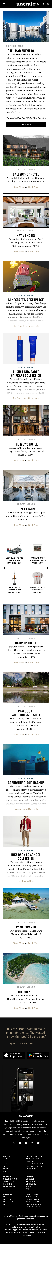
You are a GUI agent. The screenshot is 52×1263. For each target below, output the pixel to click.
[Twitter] (14, 1143)
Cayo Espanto (26, 927)
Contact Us (9, 1181)
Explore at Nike (26, 880)
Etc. (5, 1171)
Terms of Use (32, 1196)
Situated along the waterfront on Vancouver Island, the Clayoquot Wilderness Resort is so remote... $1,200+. (26, 723)
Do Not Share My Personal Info (34, 1205)
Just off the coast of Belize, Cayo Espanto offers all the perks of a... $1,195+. (26, 934)
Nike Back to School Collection (26, 856)
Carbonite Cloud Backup (26, 782)
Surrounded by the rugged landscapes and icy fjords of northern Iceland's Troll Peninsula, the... (26, 516)
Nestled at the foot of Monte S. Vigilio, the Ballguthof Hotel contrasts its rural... (26, 179)
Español (30, 1179)
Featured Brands (35, 1163)
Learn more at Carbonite (26, 808)
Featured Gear (26, 295)
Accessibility (32, 1201)
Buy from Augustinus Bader (26, 398)
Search (38, 4)
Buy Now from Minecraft (26, 326)
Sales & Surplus (34, 1166)
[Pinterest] (38, 1143)
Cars (5, 1163)
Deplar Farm (26, 509)
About (6, 1196)
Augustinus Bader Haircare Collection (26, 373)
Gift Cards (31, 1168)
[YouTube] (20, 1143)
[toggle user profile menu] (43, 4)
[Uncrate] (26, 4)
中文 (28, 1189)
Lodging (19, 46)
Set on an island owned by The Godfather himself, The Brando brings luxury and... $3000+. (26, 999)
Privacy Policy (33, 1199)
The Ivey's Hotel (26, 444)
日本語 (28, 1186)
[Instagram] (32, 1143)
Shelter (10, 46)
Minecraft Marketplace (26, 299)
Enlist (6, 1204)
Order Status (10, 1179)
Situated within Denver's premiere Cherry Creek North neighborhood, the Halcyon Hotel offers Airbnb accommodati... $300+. (26, 651)
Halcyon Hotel (26, 643)
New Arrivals (32, 1158)
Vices (6, 1168)
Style (6, 1161)
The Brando (26, 991)
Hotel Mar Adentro (20, 50)
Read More (18, 186)
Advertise (8, 1199)
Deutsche (31, 1184)
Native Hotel (26, 235)
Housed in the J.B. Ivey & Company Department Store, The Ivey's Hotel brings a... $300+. (26, 451)
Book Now (33, 186)
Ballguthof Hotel (26, 174)
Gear (5, 1158)
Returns (7, 1184)
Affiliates (8, 1201)
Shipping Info (9, 1186)
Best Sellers (32, 1161)
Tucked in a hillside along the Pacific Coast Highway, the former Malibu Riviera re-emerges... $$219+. (26, 242)
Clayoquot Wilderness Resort (26, 713)
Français (30, 1181)
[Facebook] (26, 1143)
